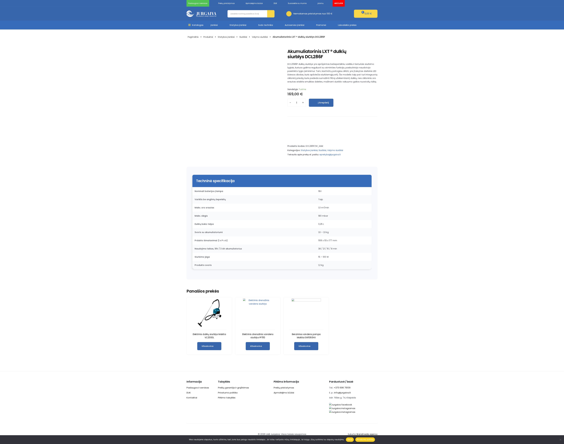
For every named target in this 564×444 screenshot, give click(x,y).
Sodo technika (265, 25)
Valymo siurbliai (335, 150)
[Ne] (560, 439)
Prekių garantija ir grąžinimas (233, 387)
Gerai (349, 439)
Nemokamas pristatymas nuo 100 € (312, 13)
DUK (189, 392)
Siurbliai (322, 150)
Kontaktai (192, 397)
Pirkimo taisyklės (226, 397)
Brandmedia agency (367, 434)
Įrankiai (214, 25)
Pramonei (321, 25)
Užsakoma (208, 346)
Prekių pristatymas (284, 387)
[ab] (289, 13)
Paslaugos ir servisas (198, 387)
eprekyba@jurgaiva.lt (330, 154)
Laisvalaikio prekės (347, 25)
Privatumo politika (227, 392)
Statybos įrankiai (238, 25)
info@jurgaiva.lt (342, 392)
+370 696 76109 (342, 387)
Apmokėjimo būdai (284, 392)
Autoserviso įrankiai (294, 25)
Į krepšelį (323, 102)
